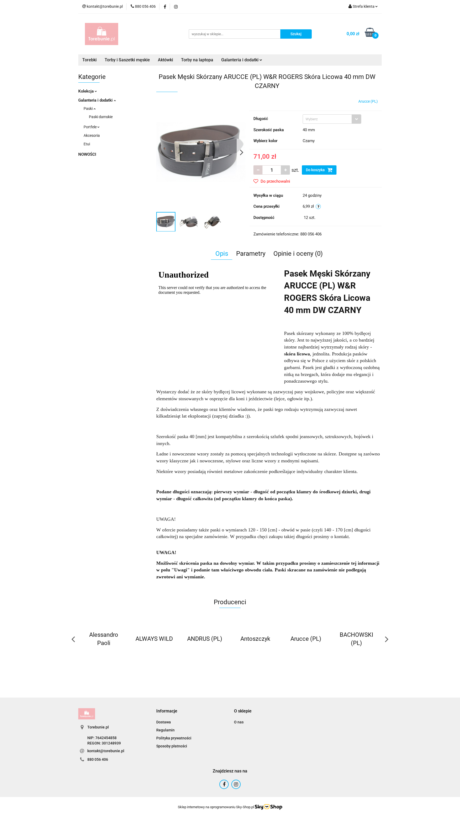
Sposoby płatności (171, 746)
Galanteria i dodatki (96, 100)
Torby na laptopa (197, 59)
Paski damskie (101, 117)
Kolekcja (86, 91)
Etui (87, 144)
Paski (88, 108)
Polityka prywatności (173, 738)
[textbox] (327, 119)
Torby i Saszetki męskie (127, 59)
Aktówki (165, 59)
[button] (166, 711)
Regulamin (165, 730)
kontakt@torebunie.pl (105, 751)
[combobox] (332, 119)
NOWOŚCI (87, 154)
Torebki (89, 59)
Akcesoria (92, 135)
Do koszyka (316, 170)
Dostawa (163, 722)
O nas (239, 722)
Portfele (90, 127)
